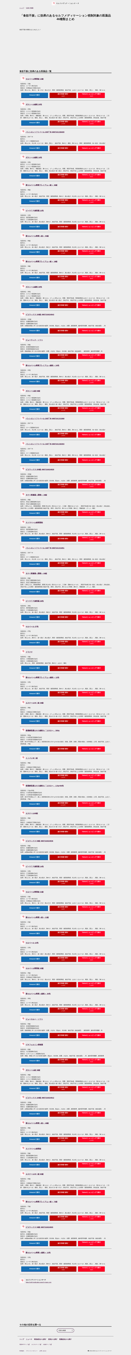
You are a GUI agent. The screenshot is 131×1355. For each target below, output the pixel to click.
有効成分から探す (40, 1339)
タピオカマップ (35, 1344)
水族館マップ (46, 1344)
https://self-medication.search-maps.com (38, 1282)
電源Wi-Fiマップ (23, 1344)
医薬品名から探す (65, 1339)
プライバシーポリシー (31, 1351)
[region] (65, 50)
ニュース (29, 1339)
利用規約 (21, 1351)
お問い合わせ (42, 1351)
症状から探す (52, 1339)
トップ (21, 1339)
